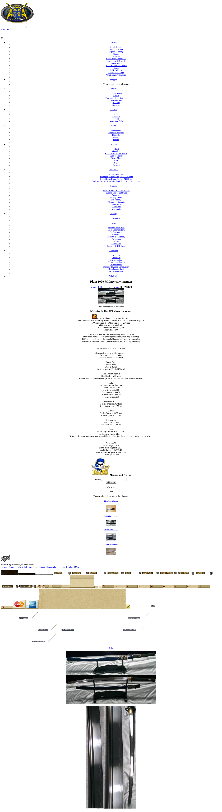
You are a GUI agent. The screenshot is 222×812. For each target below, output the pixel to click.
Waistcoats (116, 209)
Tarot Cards (116, 244)
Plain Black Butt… (111, 501)
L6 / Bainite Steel (116, 271)
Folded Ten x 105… (111, 530)
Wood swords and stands (116, 59)
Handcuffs (116, 234)
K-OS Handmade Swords (116, 66)
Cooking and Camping (116, 237)
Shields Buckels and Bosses (116, 153)
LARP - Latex (116, 70)
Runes (116, 241)
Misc (114, 223)
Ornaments (116, 239)
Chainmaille (113, 170)
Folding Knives (116, 93)
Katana (116, 54)
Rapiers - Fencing (116, 52)
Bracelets (116, 218)
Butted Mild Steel (116, 174)
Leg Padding (116, 200)
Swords (113, 42)
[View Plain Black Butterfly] (111, 512)
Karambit (116, 105)
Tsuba (116, 68)
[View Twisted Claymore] (111, 555)
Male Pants (116, 207)
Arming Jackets (116, 197)
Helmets (116, 149)
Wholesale (113, 276)
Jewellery (113, 214)
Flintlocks (116, 135)
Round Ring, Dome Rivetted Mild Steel (116, 179)
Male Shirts (116, 204)
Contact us (116, 257)
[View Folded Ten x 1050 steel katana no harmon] (111, 540)
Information (113, 251)
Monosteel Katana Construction (116, 267)
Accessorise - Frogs (116, 72)
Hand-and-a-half (116, 49)
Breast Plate (116, 158)
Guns (113, 126)
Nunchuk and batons (116, 227)
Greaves (116, 165)
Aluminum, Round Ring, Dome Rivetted (116, 177)
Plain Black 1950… (111, 516)
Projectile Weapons (116, 133)
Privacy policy (116, 260)
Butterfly (116, 103)
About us (116, 255)
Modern (116, 140)
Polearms (113, 109)
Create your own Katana (116, 75)
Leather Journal (116, 232)
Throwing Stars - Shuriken (116, 98)
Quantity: (99, 479)
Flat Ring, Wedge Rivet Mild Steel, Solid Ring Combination (116, 181)
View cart (5, 29)
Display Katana (116, 63)
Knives (114, 89)
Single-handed (116, 47)
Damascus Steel (116, 100)
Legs (116, 163)
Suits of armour (116, 156)
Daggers (113, 79)
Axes (116, 114)
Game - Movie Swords (116, 61)
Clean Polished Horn (116, 230)
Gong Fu (116, 56)
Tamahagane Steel (116, 269)
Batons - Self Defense (116, 246)
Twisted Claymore (111, 544)
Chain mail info (116, 264)
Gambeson (116, 195)
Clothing (113, 186)
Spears (116, 119)
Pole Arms (116, 116)
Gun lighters (116, 130)
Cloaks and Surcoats (116, 202)
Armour (113, 144)
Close (112, 648)
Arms (116, 160)
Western (116, 137)
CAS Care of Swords (116, 262)
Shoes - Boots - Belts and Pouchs (116, 190)
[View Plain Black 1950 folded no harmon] (111, 525)
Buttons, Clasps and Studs (116, 193)
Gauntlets (116, 151)
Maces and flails (116, 121)
